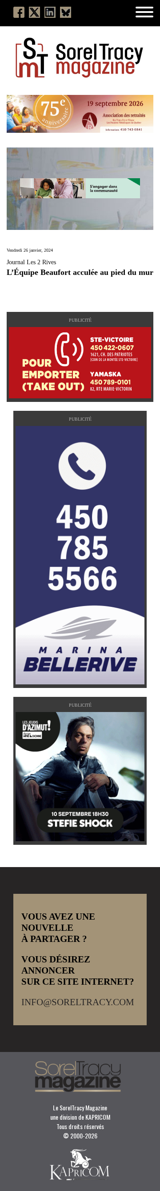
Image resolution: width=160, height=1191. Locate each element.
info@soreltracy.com (77, 1002)
